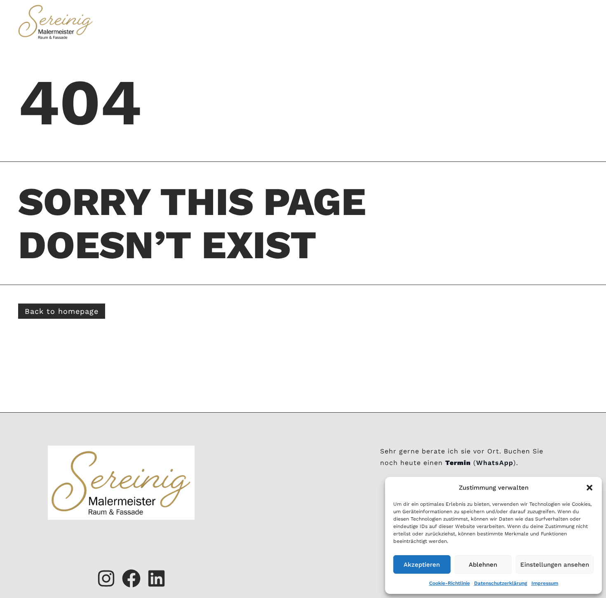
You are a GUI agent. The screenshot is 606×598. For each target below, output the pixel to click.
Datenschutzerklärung (500, 583)
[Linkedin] (156, 578)
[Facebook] (131, 578)
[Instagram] (106, 578)
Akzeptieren (422, 564)
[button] (589, 488)
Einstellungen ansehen (554, 564)
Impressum (544, 583)
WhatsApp (494, 463)
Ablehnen (483, 564)
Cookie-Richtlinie (449, 583)
